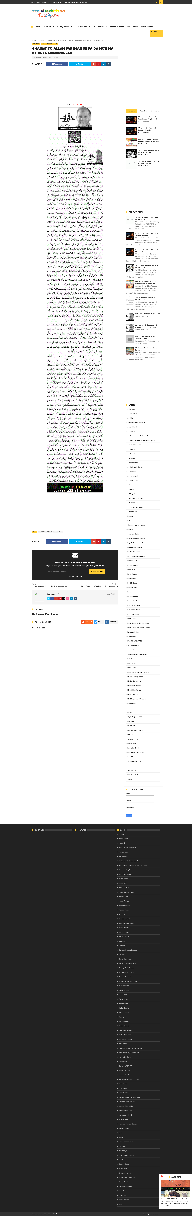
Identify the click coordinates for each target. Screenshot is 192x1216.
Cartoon (130, 521)
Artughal (130, 489)
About (38, 2)
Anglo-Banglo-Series (135, 467)
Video (129, 779)
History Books (63, 26)
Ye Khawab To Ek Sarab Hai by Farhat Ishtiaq (148, 162)
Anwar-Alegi (131, 472)
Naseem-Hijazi (132, 703)
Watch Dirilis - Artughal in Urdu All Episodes (147, 129)
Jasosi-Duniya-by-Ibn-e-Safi (137, 654)
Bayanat (130, 516)
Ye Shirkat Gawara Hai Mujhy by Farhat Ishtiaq (148, 151)
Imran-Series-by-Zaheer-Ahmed (138, 628)
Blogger (89, 622)
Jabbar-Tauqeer (133, 645)
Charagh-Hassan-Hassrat (136, 525)
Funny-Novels (132, 574)
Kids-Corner (131, 659)
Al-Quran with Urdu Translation (138, 436)
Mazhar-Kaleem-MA (134, 681)
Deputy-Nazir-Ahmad (135, 543)
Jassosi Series (81, 26)
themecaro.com (155, 1214)
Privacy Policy (45, 2)
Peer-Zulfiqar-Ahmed (135, 730)
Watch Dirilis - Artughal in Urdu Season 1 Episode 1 (147, 118)
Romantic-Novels (133, 748)
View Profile (110, 594)
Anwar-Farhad (132, 476)
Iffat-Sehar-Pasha (133, 605)
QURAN (130, 735)
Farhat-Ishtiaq (132, 565)
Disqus (100, 622)
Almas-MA (131, 458)
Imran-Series (131, 619)
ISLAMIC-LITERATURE (134, 641)
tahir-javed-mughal (134, 761)
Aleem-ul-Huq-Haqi (134, 445)
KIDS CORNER (98, 26)
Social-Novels (132, 757)
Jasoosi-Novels (132, 650)
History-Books (132, 596)
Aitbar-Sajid (131, 431)
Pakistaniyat (131, 726)
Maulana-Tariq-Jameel (135, 677)
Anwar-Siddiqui (132, 480)
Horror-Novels (132, 601)
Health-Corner (132, 587)
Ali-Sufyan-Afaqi (133, 449)
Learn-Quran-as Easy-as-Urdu (138, 672)
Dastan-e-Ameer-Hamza (136, 538)
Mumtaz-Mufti (132, 694)
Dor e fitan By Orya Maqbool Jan (147, 314)
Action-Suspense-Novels (136, 422)
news (129, 708)
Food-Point (131, 570)
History (130, 592)
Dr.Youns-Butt (132, 561)
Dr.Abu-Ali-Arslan (133, 552)
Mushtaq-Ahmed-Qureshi (136, 699)
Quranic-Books (132, 739)
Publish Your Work (82, 2)
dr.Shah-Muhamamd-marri (136, 556)
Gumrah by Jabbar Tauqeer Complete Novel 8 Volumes (148, 140)
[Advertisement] (119, 14)
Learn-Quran (131, 668)
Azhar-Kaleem (132, 512)
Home (33, 2)
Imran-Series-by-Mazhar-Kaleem (138, 623)
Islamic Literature (43, 26)
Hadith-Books (132, 583)
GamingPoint (132, 579)
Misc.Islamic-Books (134, 686)
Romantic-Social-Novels (135, 752)
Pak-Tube (130, 721)
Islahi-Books (131, 636)
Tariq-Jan (130, 766)
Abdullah (130, 418)
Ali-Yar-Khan (131, 454)
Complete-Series (133, 534)
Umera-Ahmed (132, 775)
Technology (131, 770)
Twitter (80, 64)
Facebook (58, 64)
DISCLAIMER (55, 2)
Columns (41, 40)
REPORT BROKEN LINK (67, 2)
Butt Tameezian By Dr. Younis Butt (174, 1198)
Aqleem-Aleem (132, 485)
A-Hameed (131, 409)
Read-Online (131, 743)
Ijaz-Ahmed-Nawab (134, 614)
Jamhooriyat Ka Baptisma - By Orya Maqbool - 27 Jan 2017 (146, 326)
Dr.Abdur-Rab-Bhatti (134, 547)
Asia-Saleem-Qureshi (135, 498)
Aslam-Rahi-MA (132, 503)
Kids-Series (131, 663)
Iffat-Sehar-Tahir (133, 610)
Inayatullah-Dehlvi (133, 632)
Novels (129, 712)
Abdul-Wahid (132, 414)
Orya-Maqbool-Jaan (52, 40)
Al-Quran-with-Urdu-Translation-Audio (141, 440)
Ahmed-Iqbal (132, 427)
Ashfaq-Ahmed (132, 494)
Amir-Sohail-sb (132, 463)
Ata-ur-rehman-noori (135, 507)
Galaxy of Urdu (37, 1214)
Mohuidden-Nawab (134, 690)
